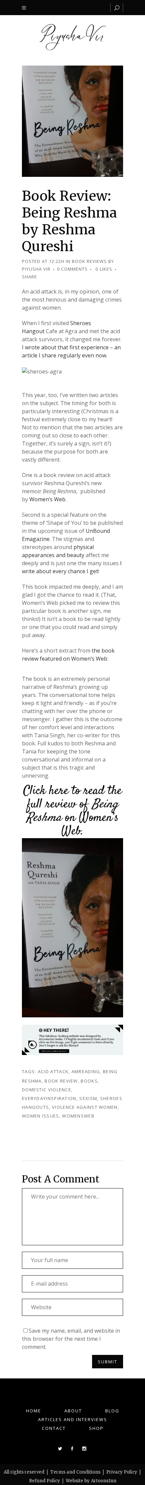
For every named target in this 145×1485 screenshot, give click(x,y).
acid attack (53, 1071)
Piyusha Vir (36, 269)
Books (89, 1081)
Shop (96, 1428)
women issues (40, 1116)
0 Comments (72, 269)
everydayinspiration (49, 1098)
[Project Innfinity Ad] (72, 1039)
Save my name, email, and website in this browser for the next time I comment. (71, 1339)
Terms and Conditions (75, 1472)
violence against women (85, 1107)
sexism (88, 1098)
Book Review (61, 1081)
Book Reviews (89, 261)
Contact (54, 1428)
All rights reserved (24, 1472)
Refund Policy (44, 1481)
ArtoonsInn (103, 1481)
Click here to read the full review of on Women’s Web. (72, 811)
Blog (112, 1411)
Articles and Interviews (72, 1419)
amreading (85, 1071)
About (73, 1411)
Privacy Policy (121, 1472)
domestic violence (46, 1090)
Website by (78, 1481)
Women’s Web (47, 499)
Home (33, 1411)
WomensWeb (78, 1116)
